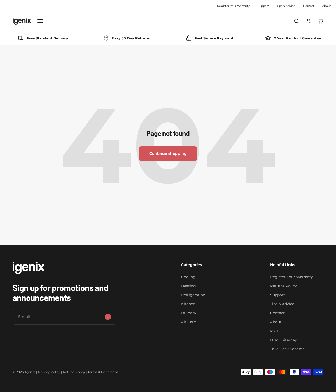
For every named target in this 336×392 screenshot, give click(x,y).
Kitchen (188, 303)
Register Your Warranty (233, 6)
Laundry (188, 313)
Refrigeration (193, 295)
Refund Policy (74, 372)
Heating (188, 286)
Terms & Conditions (103, 372)
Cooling (188, 276)
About (326, 6)
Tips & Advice (286, 6)
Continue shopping (168, 153)
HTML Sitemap (283, 340)
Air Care (188, 322)
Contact (308, 6)
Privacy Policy (49, 372)
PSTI (274, 331)
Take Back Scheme (287, 349)
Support (263, 6)
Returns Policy (283, 286)
